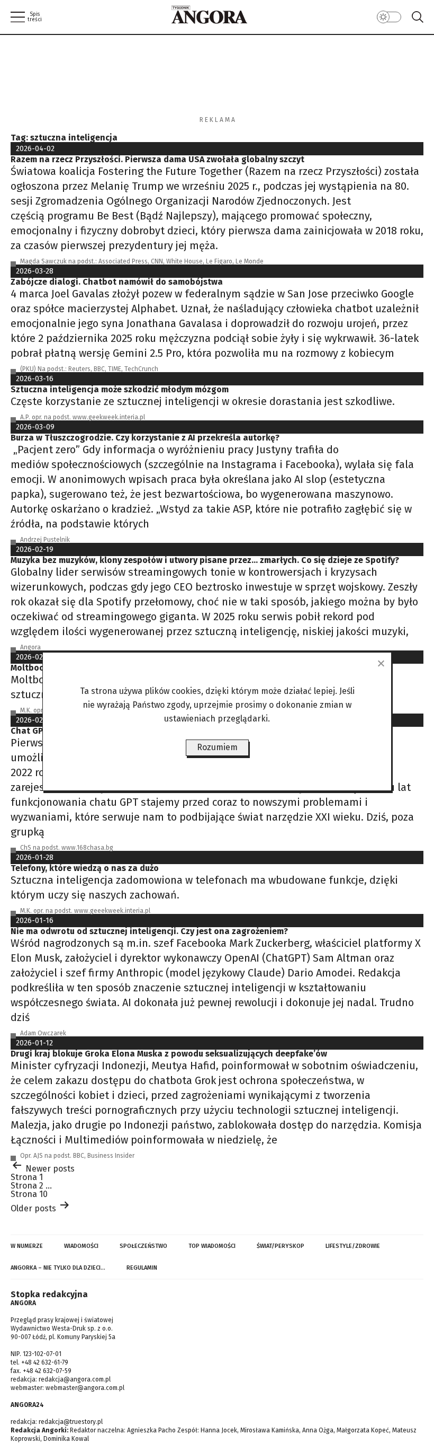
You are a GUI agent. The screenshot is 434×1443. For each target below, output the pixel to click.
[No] (380, 663)
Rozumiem (217, 747)
